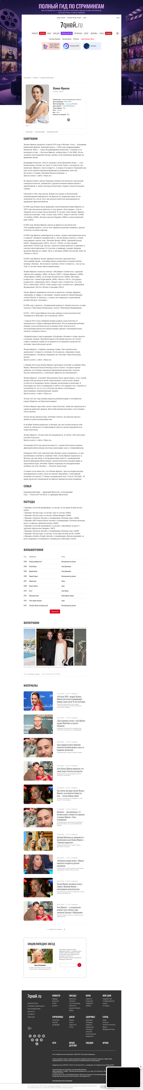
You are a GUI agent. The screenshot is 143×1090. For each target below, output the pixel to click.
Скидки (108, 33)
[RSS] (36, 1043)
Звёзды (35, 77)
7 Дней (84, 18)
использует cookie (54, 1086)
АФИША (71, 1020)
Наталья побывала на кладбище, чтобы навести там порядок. (70, 799)
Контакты (31, 1011)
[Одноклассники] (34, 1036)
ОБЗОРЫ (88, 1006)
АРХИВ (105, 1042)
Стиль (101, 33)
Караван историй (61, 18)
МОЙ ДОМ (107, 995)
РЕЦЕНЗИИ (89, 1001)
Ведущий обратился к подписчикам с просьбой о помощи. (69, 845)
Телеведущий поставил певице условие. (69, 752)
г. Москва (68, 104)
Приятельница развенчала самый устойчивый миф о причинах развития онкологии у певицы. (69, 705)
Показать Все (54, 611)
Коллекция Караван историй (74, 18)
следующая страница (55, 929)
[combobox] (67, 965)
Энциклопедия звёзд (87, 39)
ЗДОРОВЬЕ (90, 1017)
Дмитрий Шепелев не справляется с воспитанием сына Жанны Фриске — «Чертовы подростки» (71, 840)
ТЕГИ (54, 1042)
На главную (27, 77)
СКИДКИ (89, 1042)
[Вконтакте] (30, 1036)
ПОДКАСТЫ (72, 1025)
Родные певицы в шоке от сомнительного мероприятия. (70, 915)
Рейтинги (76, 39)
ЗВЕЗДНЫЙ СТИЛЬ (109, 1029)
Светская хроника (54, 39)
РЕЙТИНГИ (72, 1006)
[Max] (43, 1036)
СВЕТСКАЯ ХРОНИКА (72, 1000)
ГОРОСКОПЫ (57, 1017)
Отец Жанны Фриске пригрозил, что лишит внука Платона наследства (70, 769)
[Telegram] (41, 1039)
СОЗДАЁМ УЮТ (107, 999)
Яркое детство (67, 33)
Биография (29, 132)
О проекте (31, 1014)
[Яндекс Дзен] (36, 1039)
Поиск (117, 18)
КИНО (88, 995)
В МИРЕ (54, 1006)
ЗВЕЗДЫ (55, 999)
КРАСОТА (105, 1022)
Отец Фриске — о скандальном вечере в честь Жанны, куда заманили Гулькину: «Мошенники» (70, 910)
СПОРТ (54, 1003)
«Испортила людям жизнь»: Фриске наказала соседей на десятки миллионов (70, 863)
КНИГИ (71, 1022)
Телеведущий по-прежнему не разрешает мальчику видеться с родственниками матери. (70, 823)
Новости (35, 33)
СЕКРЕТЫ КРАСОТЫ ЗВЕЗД (109, 1026)
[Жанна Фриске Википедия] (68, 119)
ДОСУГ (72, 1017)
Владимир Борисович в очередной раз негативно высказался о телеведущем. (69, 729)
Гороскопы (78, 33)
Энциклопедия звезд (47, 77)
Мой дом (56, 33)
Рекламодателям (34, 1009)
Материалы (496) (52, 132)
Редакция (31, 1017)
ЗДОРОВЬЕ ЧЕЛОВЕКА (89, 1021)
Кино (49, 33)
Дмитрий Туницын (34, 674)
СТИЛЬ (105, 1017)
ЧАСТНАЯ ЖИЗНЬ (74, 1003)
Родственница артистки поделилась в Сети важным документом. (70, 892)
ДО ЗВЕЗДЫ (56, 1025)
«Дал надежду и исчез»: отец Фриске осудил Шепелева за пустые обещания (71, 723)
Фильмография (40, 132)
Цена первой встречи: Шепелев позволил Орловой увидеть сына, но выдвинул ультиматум (70, 747)
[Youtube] (39, 1036)
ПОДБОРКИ (89, 1003)
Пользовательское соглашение (62, 1080)
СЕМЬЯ (105, 1003)
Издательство (33, 1003)
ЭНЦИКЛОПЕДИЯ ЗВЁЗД (74, 1009)
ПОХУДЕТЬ (89, 1029)
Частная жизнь (66, 39)
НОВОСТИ (56, 995)
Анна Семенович (40, 965)
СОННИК (55, 1022)
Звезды (42, 33)
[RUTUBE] (32, 1039)
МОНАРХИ (55, 1001)
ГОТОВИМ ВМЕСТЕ (108, 1001)
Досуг (86, 33)
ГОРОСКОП (55, 1020)
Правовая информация (36, 1006)
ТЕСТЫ (71, 1027)
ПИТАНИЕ (89, 1032)
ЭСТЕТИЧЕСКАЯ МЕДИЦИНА (91, 1035)
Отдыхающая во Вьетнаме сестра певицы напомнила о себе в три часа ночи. (70, 869)
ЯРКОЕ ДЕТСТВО (73, 1044)
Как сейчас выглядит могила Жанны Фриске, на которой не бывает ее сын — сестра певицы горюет (70, 793)
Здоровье (93, 33)
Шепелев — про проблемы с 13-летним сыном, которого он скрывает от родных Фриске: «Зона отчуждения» (71, 816)
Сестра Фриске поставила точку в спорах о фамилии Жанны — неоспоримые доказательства (69, 886)
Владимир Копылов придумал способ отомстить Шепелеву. (69, 774)
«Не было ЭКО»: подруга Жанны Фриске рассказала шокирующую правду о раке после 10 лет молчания (71, 699)
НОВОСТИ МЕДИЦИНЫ (90, 1026)
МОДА (105, 1020)
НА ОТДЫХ (106, 1006)
